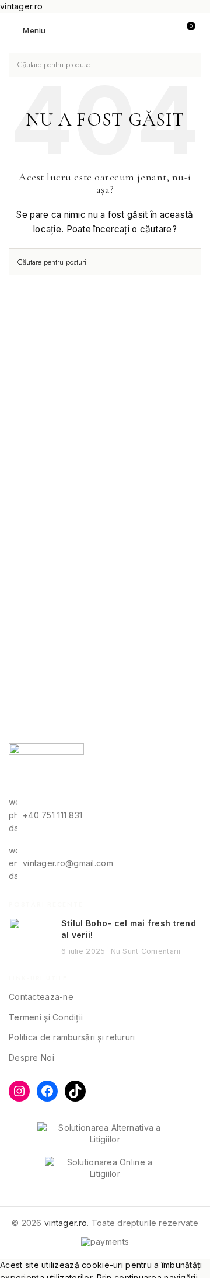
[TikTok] (75, 1091)
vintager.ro (65, 1223)
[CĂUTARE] (189, 65)
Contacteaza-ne (41, 997)
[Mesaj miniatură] (30, 937)
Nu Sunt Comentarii (146, 951)
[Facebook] (47, 1091)
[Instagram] (19, 1091)
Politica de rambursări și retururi (72, 1037)
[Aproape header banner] (195, 11)
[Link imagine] (46, 768)
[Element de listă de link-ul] (105, 815)
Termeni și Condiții (46, 1017)
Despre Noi (31, 1057)
